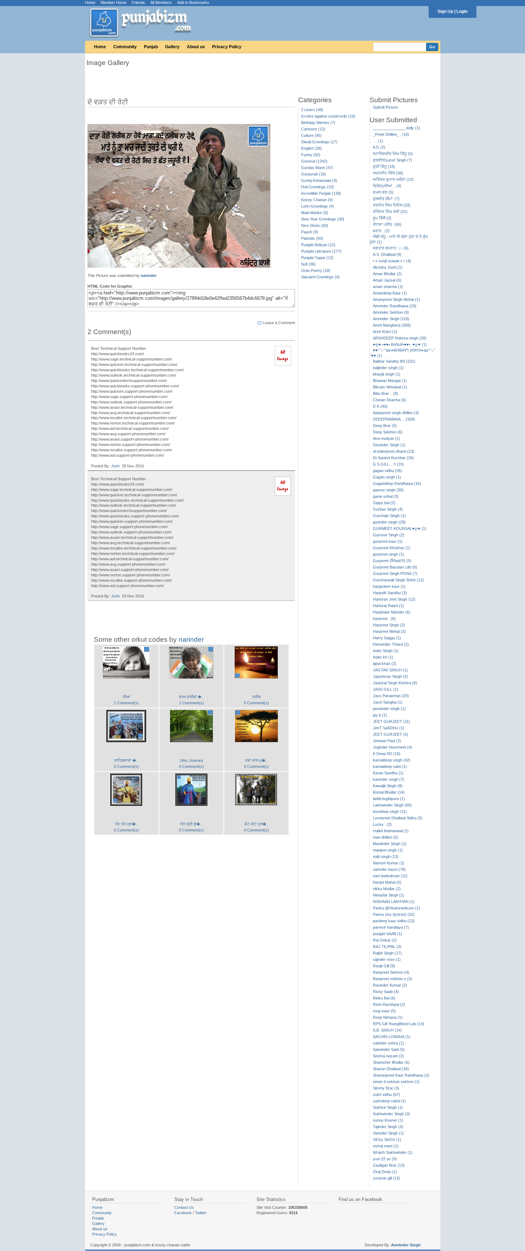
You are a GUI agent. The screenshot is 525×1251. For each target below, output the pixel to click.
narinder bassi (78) (389, 869)
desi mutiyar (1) (386, 438)
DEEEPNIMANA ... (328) (394, 419)
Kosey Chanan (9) (317, 200)
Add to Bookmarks (193, 2)
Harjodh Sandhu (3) (390, 593)
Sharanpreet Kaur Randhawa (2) (401, 1075)
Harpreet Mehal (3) (389, 631)
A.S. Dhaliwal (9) (387, 254)
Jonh (115, 466)
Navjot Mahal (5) (387, 882)
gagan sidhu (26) (387, 470)
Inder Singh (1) (386, 651)
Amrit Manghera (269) (392, 325)
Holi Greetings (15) (317, 187)
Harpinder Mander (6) (391, 612)
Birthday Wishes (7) (318, 122)
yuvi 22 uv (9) (385, 1159)
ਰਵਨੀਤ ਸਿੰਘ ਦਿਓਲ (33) (391, 205)
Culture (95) (311, 135)
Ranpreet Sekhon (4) (391, 972)
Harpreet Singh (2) (389, 625)
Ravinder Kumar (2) (390, 985)
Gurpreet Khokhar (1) (391, 548)
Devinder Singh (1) (389, 445)
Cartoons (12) (313, 129)
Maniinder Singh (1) (389, 844)
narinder (148, 275)
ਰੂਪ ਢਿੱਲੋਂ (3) (382, 218)
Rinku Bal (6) (384, 998)
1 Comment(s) (126, 703)
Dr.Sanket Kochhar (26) (393, 458)
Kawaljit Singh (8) (387, 786)
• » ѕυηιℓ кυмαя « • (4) (392, 261)
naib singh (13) (386, 856)
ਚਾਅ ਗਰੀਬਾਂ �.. (191, 697)
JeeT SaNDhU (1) (388, 728)
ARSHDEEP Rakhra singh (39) (399, 338)
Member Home (113, 2)
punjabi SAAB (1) (387, 934)
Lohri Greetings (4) (317, 206)
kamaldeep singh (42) (391, 760)
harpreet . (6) (384, 618)
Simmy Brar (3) (386, 1088)
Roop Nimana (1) (387, 1017)
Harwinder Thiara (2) (391, 644)
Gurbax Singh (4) (388, 509)
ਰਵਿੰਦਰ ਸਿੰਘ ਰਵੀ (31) (390, 211)
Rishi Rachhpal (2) (389, 1004)
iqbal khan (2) (384, 663)
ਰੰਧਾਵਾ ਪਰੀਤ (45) (387, 224)
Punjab (151, 46)
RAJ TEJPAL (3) (387, 946)
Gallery (172, 46)
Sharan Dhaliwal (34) (391, 1069)
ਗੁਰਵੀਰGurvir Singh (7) (392, 160)
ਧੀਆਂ (126, 697)
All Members (161, 2)
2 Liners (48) (312, 110)
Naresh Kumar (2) (388, 863)
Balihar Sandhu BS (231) (394, 361)
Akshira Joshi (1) (387, 267)
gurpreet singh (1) (388, 554)
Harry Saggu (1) (387, 638)
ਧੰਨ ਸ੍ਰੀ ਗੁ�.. (191, 824)
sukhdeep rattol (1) (389, 1101)
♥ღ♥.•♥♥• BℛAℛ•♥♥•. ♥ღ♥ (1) (400, 344)
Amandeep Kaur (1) (390, 293)
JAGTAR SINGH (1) (390, 670)
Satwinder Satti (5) (389, 1049)
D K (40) (380, 406)
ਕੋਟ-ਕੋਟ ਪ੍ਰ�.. (256, 824)
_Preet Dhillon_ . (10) (391, 134)
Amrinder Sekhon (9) (391, 312)
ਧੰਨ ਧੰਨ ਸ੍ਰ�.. (126, 824)
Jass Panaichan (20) (391, 696)
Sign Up (445, 11)
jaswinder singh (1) (389, 708)
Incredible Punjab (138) (321, 193)
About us (196, 46)
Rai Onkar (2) (385, 940)
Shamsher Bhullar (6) (391, 1062)
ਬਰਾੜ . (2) (381, 231)
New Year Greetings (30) (322, 219)
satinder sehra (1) (388, 1043)
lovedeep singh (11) (390, 811)
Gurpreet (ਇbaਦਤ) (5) (392, 561)
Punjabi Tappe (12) (317, 257)
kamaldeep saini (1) (390, 766)
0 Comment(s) (256, 703)
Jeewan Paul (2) (387, 741)
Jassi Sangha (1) (387, 702)
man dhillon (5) (385, 837)
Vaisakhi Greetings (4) (320, 277)
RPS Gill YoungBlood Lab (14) (398, 1024)
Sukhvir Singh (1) (388, 1107)
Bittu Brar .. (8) (385, 393)
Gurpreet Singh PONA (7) (395, 573)
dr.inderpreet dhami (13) (393, 451)
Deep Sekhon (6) (387, 432)
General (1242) (314, 161)
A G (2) (379, 147)
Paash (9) (309, 232)
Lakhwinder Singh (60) (392, 805)
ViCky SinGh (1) (387, 1139)
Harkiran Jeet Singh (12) (394, 599)
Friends (138, 2)
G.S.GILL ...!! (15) (388, 464)
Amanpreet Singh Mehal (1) (396, 299)
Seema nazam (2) (388, 1056)
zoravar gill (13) (386, 1178)
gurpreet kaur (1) (387, 541)
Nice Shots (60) (314, 225)
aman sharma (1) (388, 286)
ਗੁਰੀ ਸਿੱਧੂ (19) (384, 166)
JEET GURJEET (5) (390, 734)
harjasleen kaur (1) (389, 586)
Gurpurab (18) (313, 174)
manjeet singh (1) (388, 850)
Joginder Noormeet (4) (392, 747)
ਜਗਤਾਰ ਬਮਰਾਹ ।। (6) (391, 248)
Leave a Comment (279, 323)
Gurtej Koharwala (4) (319, 180)
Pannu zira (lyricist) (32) (394, 914)
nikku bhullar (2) (387, 889)
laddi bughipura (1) (389, 798)
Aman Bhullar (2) (387, 274)
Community (125, 46)
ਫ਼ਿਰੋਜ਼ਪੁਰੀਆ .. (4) (387, 186)
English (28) (311, 148)
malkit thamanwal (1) (391, 831)
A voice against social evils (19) (328, 116)
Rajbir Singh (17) (387, 953)
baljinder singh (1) (388, 368)
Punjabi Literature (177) (321, 251)
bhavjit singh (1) (386, 374)
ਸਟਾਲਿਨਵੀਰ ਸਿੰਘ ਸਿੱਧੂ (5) (393, 154)
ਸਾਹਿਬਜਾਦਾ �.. (126, 760)
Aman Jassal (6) (387, 280)
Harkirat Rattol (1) (388, 606)
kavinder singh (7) (388, 779)
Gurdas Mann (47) (317, 167)
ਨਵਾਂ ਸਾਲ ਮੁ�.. (256, 760)
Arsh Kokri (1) (385, 331)
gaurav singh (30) (388, 490)
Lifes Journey (191, 760)
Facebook (183, 1213)
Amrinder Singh (406, 1245)
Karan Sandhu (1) (388, 773)
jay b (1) (380, 715)
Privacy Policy (226, 46)
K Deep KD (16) (386, 753)
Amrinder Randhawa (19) (394, 306)
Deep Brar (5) (385, 425)
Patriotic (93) (312, 238)
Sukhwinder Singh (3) (391, 1114)
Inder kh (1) (383, 657)
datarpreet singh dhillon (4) (396, 413)
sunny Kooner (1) (388, 1120)
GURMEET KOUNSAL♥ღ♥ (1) (399, 528)
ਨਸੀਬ (256, 697)
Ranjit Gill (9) (384, 966)
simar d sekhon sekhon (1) (396, 1081)
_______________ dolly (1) (396, 128)
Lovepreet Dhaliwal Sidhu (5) (397, 818)
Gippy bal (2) (384, 503)
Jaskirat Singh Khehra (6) (395, 683)
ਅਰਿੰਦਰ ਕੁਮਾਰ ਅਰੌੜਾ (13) (393, 179)
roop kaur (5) (384, 1011)
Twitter (200, 1213)
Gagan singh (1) (387, 477)
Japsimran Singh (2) (390, 676)
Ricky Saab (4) (386, 991)
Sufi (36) (308, 264)
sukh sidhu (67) (386, 1094)
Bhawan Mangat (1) (390, 380)
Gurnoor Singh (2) (388, 535)
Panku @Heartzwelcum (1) (396, 908)
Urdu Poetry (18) (315, 270)
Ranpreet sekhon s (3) (392, 979)
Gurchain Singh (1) (389, 515)
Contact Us (184, 1207)
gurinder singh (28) (389, 522)
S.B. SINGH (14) (387, 1030)
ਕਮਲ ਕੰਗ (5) (383, 192)
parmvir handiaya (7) (391, 927)
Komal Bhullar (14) (389, 792)
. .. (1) (378, 141)
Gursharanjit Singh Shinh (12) (398, 580)
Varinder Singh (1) (388, 1133)
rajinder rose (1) (387, 959)
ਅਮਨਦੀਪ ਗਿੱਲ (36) (388, 173)
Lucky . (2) (382, 824)
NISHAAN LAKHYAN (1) (394, 901)
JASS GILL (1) (385, 689)
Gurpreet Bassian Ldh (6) (395, 567)
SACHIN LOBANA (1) (391, 1036)
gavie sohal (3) (386, 496)
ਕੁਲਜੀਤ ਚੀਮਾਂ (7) (386, 199)
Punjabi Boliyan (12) (318, 245)
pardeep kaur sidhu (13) (394, 921)
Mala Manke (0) (314, 212)
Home (90, 2)
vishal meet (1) (386, 1146)
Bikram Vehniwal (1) (390, 387)
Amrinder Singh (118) (391, 319)
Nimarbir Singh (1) (388, 895)
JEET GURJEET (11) (391, 721)
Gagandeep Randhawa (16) (397, 483)
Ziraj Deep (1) (385, 1172)
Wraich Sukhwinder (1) (392, 1152)
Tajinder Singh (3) (388, 1127)
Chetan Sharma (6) (389, 400)
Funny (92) (310, 155)
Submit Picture (385, 107)
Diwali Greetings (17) (319, 142)
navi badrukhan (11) (390, 876)
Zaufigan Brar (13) (389, 1165)
